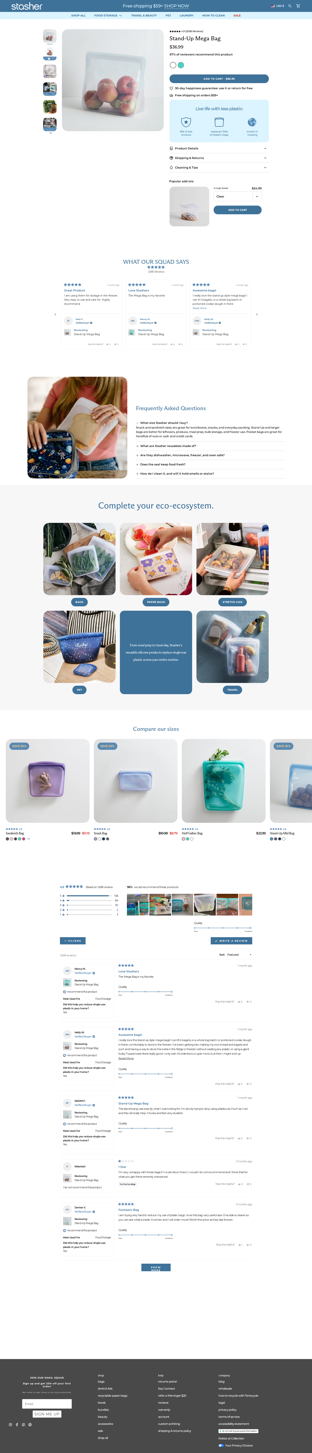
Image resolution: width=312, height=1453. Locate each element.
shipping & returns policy (174, 1431)
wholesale (225, 1388)
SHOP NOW (176, 5)
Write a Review (235, 941)
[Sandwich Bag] (48, 781)
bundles (103, 1409)
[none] (7, 839)
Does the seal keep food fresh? (162, 464)
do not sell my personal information (239, 1431)
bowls (102, 1402)
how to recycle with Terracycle (238, 1395)
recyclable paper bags (112, 1395)
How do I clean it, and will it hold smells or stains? (177, 473)
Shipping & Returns (189, 158)
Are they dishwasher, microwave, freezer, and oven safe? (182, 455)
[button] (219, 31)
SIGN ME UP (47, 1414)
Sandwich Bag (15, 833)
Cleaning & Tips (186, 167)
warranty (164, 1409)
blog (221, 1381)
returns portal (167, 1381)
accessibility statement (233, 1424)
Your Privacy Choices (239, 1445)
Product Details (186, 148)
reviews (163, 1402)
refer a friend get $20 (172, 1395)
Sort (222, 954)
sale (100, 1431)
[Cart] (298, 6)
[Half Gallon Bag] (224, 781)
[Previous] (55, 314)
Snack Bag (100, 833)
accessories (105, 1424)
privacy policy (227, 1409)
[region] (189, 904)
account (163, 1416)
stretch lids (105, 1388)
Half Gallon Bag (192, 833)
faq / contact (166, 1388)
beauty (102, 1416)
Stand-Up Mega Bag (87, 334)
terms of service (229, 1416)
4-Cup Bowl (221, 188)
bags (101, 1381)
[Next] (257, 314)
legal (221, 1402)
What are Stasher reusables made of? (168, 446)
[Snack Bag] (136, 781)
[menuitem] (78, 15)
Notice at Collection (231, 1438)
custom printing (169, 1424)
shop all (103, 1438)
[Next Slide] (249, 904)
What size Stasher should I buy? (164, 423)
